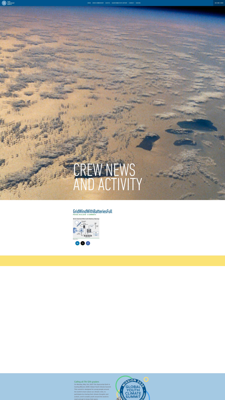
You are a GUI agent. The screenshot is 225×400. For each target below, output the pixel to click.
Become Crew (219, 3)
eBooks (138, 3)
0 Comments (91, 214)
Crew (89, 3)
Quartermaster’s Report (119, 3)
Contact (131, 3)
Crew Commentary (98, 3)
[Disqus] (112, 297)
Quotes (107, 3)
